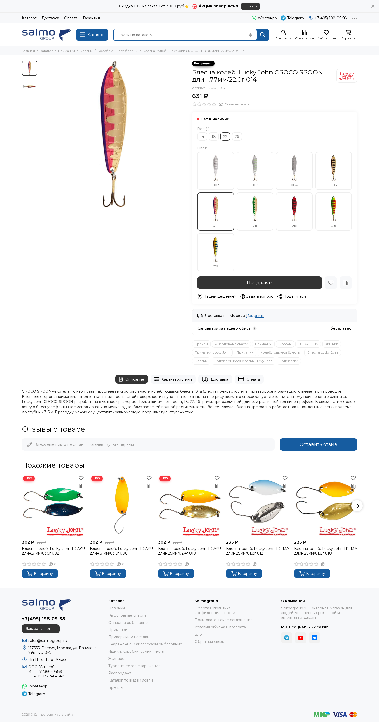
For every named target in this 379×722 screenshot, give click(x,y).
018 (333, 226)
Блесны (86, 51)
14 (202, 136)
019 (215, 266)
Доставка (50, 18)
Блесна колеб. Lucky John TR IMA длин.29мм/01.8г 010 (325, 551)
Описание (134, 379)
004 (294, 185)
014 (215, 226)
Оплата (71, 18)
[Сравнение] (346, 282)
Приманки (66, 51)
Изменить (255, 316)
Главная (28, 51)
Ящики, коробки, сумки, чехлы (136, 651)
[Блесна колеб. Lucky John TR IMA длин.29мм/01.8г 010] (325, 505)
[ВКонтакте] (314, 637)
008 (333, 185)
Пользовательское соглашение (224, 620)
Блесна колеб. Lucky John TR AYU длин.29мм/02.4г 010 (189, 551)
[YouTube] (300, 637)
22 (225, 136)
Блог (199, 634)
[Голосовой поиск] (250, 35)
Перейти (250, 6)
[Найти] (263, 35)
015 (254, 226)
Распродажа (120, 673)
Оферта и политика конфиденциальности (215, 610)
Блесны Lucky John (322, 352)
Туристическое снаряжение (134, 666)
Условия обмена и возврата (220, 627)
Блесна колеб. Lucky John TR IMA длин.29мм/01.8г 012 (257, 551)
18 (214, 136)
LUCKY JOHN (308, 344)
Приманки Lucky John (212, 352)
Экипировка (119, 658)
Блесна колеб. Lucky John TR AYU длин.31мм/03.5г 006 (121, 551)
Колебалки (288, 361)
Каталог (29, 18)
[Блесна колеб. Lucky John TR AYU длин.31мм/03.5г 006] (121, 505)
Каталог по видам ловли (130, 680)
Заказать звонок (41, 628)
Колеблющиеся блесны (118, 51)
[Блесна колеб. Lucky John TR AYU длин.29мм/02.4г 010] (189, 505)
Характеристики (177, 379)
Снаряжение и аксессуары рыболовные (145, 644)
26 (237, 136)
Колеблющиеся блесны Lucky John (244, 361)
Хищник (331, 344)
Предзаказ (260, 283)
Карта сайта (63, 714)
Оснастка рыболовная (129, 622)
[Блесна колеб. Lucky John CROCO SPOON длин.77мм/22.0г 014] (113, 134)
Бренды (201, 344)
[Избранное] (331, 282)
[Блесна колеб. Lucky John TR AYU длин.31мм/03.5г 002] (53, 505)
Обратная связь (209, 641)
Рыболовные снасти (231, 344)
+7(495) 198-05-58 (331, 18)
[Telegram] (286, 637)
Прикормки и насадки (129, 637)
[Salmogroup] (46, 35)
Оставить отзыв (318, 444)
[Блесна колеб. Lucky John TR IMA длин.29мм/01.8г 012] (257, 505)
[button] (42, 134)
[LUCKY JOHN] (347, 75)
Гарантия (91, 18)
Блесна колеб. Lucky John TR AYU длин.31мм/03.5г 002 (53, 551)
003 (255, 185)
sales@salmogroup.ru (47, 640)
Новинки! (117, 608)
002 (215, 185)
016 (294, 226)
